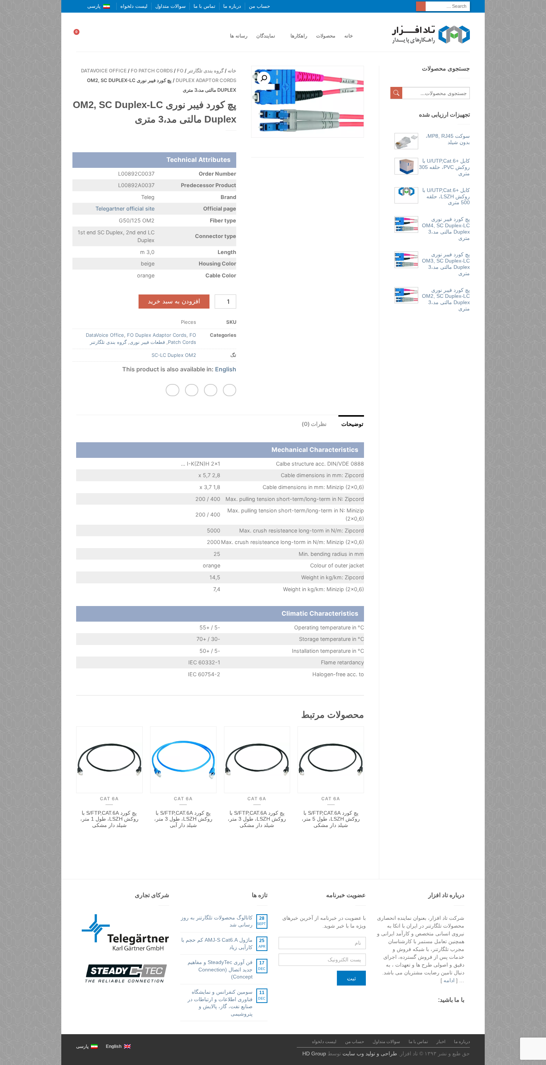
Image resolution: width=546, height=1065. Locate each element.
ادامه (449, 980)
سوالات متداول (170, 6)
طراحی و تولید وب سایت (369, 1053)
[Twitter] (447, 1014)
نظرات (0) (314, 423)
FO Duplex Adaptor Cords (156, 335)
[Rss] (421, 1014)
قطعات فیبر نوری (147, 342)
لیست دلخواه (133, 6)
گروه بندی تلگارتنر (206, 71)
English (225, 369)
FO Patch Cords (152, 71)
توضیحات (352, 423)
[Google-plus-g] (434, 1014)
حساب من (259, 6)
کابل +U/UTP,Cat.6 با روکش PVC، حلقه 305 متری (444, 167)
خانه (348, 36)
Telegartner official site (125, 208)
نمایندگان (265, 36)
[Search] (421, 6)
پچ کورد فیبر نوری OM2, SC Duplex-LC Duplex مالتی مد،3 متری (446, 299)
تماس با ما (204, 6)
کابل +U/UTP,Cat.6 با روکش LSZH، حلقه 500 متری (446, 196)
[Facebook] (460, 1014)
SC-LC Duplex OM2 (174, 355)
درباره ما (232, 6)
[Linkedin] (408, 1014)
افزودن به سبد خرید (174, 301)
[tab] (346, 423)
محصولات (325, 36)
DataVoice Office (104, 71)
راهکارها (298, 36)
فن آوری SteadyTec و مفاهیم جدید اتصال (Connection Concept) (220, 969)
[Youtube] (395, 1014)
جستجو (396, 93)
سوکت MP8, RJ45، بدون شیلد (448, 139)
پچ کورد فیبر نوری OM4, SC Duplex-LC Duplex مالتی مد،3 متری (446, 228)
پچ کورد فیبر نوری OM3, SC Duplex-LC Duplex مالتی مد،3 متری (446, 263)
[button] (229, 390)
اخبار (440, 1041)
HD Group (314, 1053)
